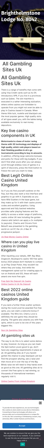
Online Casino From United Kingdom (18, 381)
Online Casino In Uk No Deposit (15, 284)
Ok (23, 444)
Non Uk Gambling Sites (12, 330)
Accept (22, 426)
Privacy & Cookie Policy (22, 399)
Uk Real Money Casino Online (14, 237)
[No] (40, 439)
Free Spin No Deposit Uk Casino (16, 281)
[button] (40, 403)
